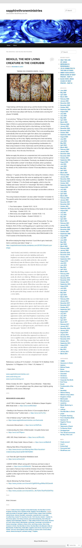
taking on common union (36, 529)
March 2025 (63, 122)
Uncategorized (64, 430)
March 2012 (63, 353)
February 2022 (64, 198)
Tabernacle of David (66, 426)
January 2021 (64, 225)
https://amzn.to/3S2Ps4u (33, 425)
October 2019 (64, 257)
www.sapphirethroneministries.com (17, 374)
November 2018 (65, 280)
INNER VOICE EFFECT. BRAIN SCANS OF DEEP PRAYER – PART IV (68, 75)
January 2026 (64, 101)
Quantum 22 (64, 420)
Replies (35, 531)
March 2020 (63, 246)
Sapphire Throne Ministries (38, 511)
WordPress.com (65, 450)
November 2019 (65, 255)
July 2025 (63, 114)
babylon (62, 365)
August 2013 (64, 345)
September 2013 (65, 343)
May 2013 (63, 349)
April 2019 (63, 269)
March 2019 (63, 271)
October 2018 (64, 282)
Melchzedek (33, 510)
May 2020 (63, 242)
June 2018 (63, 290)
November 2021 (65, 204)
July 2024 (63, 139)
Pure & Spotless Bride (24, 511)
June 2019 (63, 265)
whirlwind (25, 531)
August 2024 (64, 137)
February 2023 (64, 175)
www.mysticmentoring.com (15, 379)
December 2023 (65, 153)
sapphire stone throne (35, 528)
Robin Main (25, 528)
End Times (63, 382)
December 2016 (65, 328)
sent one (13, 529)
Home (8, 45)
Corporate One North (66, 380)
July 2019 (63, 263)
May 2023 (63, 168)
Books (62, 369)
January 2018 (64, 301)
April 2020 (63, 244)
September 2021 (65, 208)
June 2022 (63, 191)
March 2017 (63, 322)
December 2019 (65, 252)
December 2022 (65, 179)
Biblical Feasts (65, 367)
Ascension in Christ (66, 363)
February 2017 (64, 324)
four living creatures (22, 519)
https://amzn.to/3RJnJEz (36, 437)
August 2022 (64, 187)
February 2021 (64, 223)
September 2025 (65, 109)
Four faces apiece (11, 519)
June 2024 (63, 141)
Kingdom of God (25, 510)
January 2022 (64, 200)
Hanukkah (63, 390)
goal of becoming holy (35, 519)
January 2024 (64, 151)
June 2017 (63, 316)
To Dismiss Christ (65, 428)
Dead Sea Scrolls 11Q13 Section (31, 517)
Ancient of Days (33, 513)
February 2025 (64, 124)
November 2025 (65, 105)
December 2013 (65, 337)
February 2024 (64, 149)
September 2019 (65, 259)
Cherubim (22, 515)
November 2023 (65, 156)
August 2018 (64, 286)
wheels (8, 531)
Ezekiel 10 (49, 517)
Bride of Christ (16, 510)
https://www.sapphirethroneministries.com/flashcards (25, 420)
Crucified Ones (10, 517)
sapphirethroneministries (24, 10)
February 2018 (64, 299)
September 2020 (65, 233)
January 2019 (64, 276)
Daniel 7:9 (18, 517)
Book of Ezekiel (46, 513)
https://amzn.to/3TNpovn (16, 432)
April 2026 (63, 95)
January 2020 (64, 250)
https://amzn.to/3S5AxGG (22, 466)
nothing (62, 409)
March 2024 (63, 147)
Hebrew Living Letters (67, 395)
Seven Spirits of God (22, 529)
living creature (16, 522)
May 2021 (63, 217)
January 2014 (64, 335)
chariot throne (10, 515)
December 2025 (65, 103)
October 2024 (64, 132)
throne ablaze (47, 529)
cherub (17, 515)
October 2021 (64, 206)
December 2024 (65, 128)
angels (40, 513)
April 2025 (63, 120)
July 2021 (63, 212)
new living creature (37, 524)
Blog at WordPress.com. (41, 541)
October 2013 (64, 341)
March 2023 (63, 172)
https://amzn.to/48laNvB (43, 442)
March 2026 (63, 97)
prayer (62, 413)
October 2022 (64, 183)
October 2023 (64, 158)
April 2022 (63, 194)
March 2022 (63, 196)
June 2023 (63, 166)
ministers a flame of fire (24, 524)
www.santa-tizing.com (13, 376)
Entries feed (64, 446)
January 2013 (64, 351)
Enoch (62, 384)
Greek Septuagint (16, 520)
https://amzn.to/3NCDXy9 (28, 405)
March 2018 (63, 297)
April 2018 (63, 295)
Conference (63, 378)
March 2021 (63, 221)
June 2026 (63, 90)
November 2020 (65, 229)
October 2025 (64, 107)
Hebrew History (65, 392)
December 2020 (65, 227)
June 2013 (63, 347)
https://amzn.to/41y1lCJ (38, 413)
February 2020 (64, 248)
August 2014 (64, 332)
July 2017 (63, 314)
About (15, 45)
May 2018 (63, 292)
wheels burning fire (16, 531)
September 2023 (65, 160)
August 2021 (64, 210)
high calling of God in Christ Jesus (38, 520)
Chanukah (63, 374)
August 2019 (64, 261)
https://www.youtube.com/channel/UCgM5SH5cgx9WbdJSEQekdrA (30, 483)
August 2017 (64, 311)
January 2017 (64, 326)
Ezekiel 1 (43, 517)
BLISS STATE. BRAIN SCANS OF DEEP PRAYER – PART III (67, 81)
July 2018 (63, 288)
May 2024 (63, 143)
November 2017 (65, 305)
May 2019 (63, 267)
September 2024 (65, 135)
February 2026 (64, 99)
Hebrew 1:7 (25, 520)
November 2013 (65, 339)
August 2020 (64, 236)
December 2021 (65, 202)
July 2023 (63, 164)
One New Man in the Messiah (38, 526)
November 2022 (65, 181)
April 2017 (63, 320)
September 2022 (65, 185)
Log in (62, 444)
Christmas (63, 376)
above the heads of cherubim (14, 513)
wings (29, 531)
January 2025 (64, 126)
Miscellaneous (64, 401)
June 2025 (63, 116)
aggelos (25, 513)
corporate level (37, 515)
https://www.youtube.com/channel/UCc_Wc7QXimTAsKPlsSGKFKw (30, 491)
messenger (31, 522)
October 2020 (64, 231)
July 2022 (63, 189)
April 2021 (63, 219)
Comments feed (65, 448)
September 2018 (65, 284)
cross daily (45, 515)
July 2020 (63, 238)
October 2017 (64, 307)
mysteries (63, 403)
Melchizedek (24, 522)
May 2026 (63, 92)
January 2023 (64, 177)
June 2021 (63, 215)
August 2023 (64, 162)
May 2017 (63, 318)
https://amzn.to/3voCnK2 (16, 459)
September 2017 (65, 309)
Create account (65, 442)
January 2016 (64, 330)
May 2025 (63, 118)
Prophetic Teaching (11, 511)
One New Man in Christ (44, 510)
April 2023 (63, 170)
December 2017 (65, 303)
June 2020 (63, 240)
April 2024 (63, 145)
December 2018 (65, 278)
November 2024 (65, 130)
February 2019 (64, 274)
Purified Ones (18, 528)
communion (29, 515)
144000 (62, 361)
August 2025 (64, 111)
